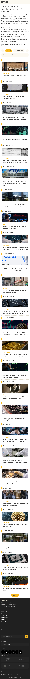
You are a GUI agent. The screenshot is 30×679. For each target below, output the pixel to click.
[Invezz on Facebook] (10, 652)
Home (2, 613)
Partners (3, 619)
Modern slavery (20, 672)
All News (9, 50)
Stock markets (19, 50)
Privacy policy (5, 672)
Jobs (2, 628)
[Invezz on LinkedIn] (13, 652)
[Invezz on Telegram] (6, 652)
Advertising (4, 615)
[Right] (27, 50)
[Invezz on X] (3, 652)
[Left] (2, 50)
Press (2, 630)
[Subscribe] (26, 636)
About (3, 624)
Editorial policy (5, 617)
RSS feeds (4, 621)
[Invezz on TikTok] (20, 652)
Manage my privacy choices (15, 677)
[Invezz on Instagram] (16, 652)
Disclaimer (12, 672)
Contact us (4, 626)
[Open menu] (27, 2)
